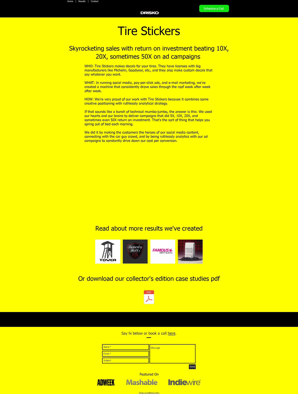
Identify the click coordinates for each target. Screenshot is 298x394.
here (171, 333)
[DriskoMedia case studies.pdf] (149, 297)
